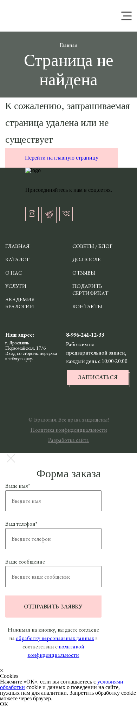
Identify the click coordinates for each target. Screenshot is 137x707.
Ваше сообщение (25, 561)
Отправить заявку (53, 606)
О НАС (13, 272)
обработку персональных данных (55, 638)
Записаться (98, 377)
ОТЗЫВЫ (83, 272)
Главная (17, 246)
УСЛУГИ (15, 286)
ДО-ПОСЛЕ (86, 259)
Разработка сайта (68, 440)
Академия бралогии (20, 303)
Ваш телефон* (21, 523)
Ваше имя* (17, 486)
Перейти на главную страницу (61, 158)
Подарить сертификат (90, 289)
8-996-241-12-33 (85, 334)
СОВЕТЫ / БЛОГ (92, 246)
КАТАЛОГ (17, 259)
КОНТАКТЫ (87, 306)
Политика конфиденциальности (68, 429)
